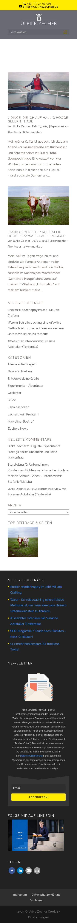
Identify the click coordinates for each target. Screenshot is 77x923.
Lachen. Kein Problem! (23, 414)
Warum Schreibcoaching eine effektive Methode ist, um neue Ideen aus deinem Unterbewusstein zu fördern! (36, 328)
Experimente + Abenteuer (25, 386)
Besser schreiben (20, 371)
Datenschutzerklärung (31, 756)
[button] (12, 870)
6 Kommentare (32, 132)
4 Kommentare (32, 246)
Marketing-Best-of (21, 421)
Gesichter (14, 393)
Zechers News (18, 428)
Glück (12, 400)
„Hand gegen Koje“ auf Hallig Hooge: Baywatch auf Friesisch (37, 234)
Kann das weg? (18, 407)
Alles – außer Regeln (22, 364)
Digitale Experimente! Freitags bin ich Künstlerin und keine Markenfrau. (34, 451)
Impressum (20, 894)
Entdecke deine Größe (23, 378)
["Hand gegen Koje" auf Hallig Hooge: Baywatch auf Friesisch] (23, 543)
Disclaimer (36, 900)
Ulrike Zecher (21, 126)
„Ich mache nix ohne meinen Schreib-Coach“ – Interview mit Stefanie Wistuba (38, 476)
